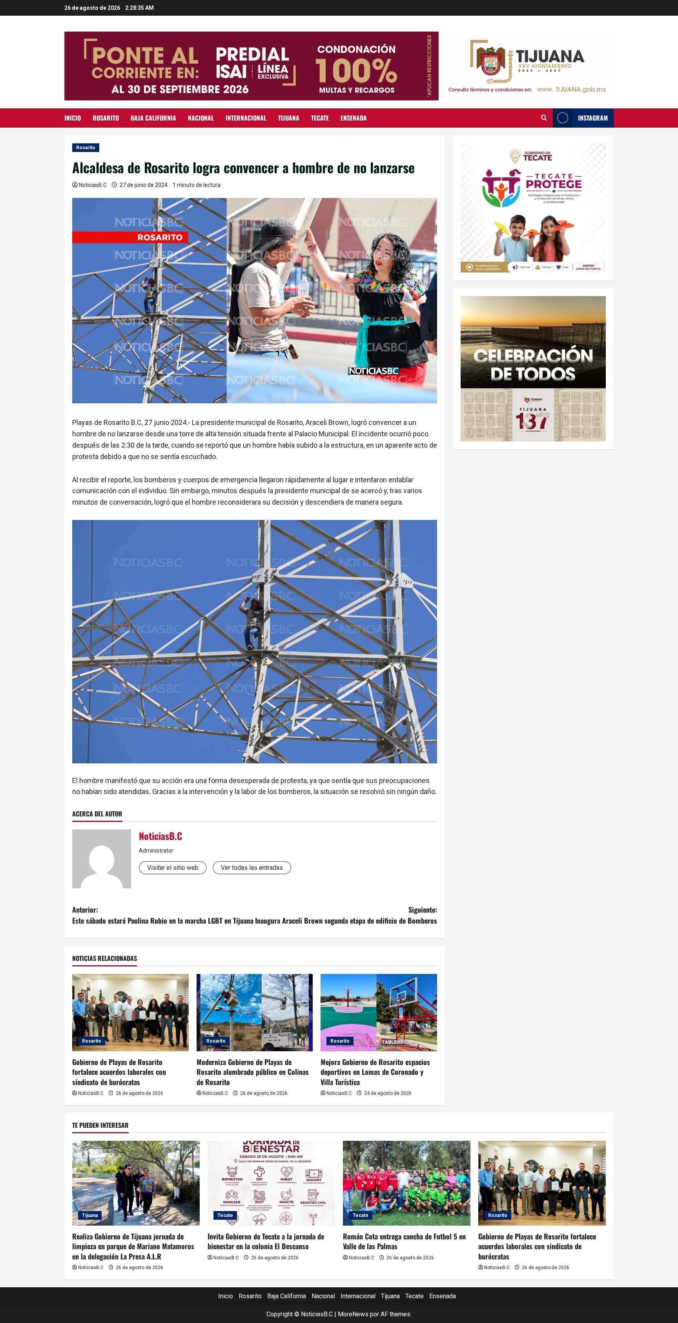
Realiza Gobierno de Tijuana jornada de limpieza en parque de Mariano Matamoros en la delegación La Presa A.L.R (133, 1246)
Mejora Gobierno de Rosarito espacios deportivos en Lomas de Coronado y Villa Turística (375, 1072)
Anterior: (162, 915)
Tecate (320, 118)
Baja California (153, 118)
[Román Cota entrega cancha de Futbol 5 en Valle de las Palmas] (406, 1183)
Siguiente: (346, 915)
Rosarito (106, 118)
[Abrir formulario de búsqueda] (544, 118)
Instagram (593, 118)
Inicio (72, 118)
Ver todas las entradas (252, 867)
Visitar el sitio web (173, 867)
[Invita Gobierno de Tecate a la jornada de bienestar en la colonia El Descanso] (271, 1183)
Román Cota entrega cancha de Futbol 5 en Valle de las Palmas (404, 1241)
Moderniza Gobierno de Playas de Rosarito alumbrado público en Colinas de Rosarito (253, 1072)
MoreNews (353, 1314)
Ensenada (354, 118)
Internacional (246, 118)
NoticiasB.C (93, 185)
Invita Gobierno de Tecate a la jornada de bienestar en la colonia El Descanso (266, 1241)
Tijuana (288, 118)
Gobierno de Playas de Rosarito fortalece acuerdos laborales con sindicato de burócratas (119, 1072)
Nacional (201, 118)
